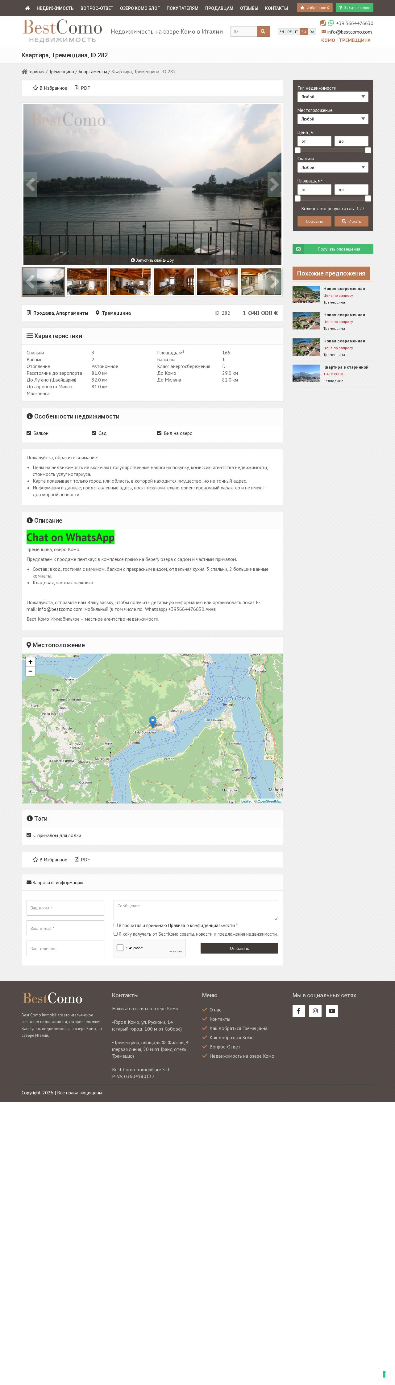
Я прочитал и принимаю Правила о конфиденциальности (177, 925)
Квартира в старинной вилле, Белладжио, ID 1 (346, 367)
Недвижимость (55, 8)
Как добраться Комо (232, 1037)
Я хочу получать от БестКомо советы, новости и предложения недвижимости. (198, 934)
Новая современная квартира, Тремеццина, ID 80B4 (347, 341)
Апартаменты (92, 71)
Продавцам (219, 8)
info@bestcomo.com (349, 32)
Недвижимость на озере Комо (242, 1056)
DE (289, 31)
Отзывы (249, 8)
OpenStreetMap (269, 801)
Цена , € (305, 132)
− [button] (30, 671)
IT (296, 31)
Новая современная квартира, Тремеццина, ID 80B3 (347, 315)
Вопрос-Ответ (97, 8)
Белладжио (333, 380)
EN (282, 31)
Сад (102, 433)
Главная (36, 71)
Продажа (43, 313)
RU (303, 31)
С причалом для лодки (57, 835)
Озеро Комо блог (140, 8)
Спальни (305, 158)
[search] (263, 31)
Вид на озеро (178, 433)
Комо (328, 40)
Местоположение (315, 110)
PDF (85, 88)
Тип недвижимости (316, 88)
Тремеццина (355, 40)
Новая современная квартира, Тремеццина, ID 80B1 (347, 289)
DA (312, 31)
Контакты (276, 8)
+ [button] (30, 662)
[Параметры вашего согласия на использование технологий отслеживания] (384, 1374)
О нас (215, 1010)
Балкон (40, 433)
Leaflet (246, 801)
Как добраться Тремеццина (239, 1028)
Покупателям (182, 8)
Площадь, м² (309, 181)
